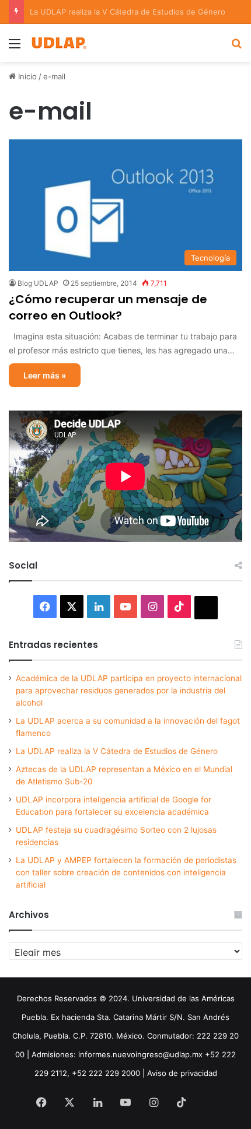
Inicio (26, 76)
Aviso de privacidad (182, 1073)
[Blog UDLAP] (58, 43)
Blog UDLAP (38, 283)
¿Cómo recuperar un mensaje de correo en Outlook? (108, 307)
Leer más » (44, 375)
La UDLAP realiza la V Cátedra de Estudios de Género (117, 751)
